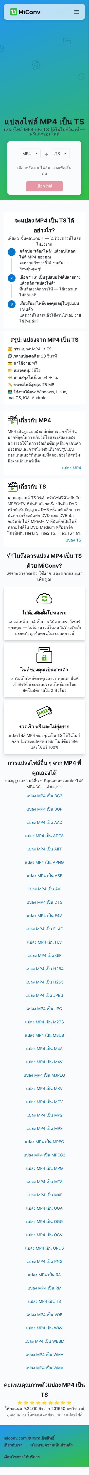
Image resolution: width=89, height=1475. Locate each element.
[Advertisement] (44, 68)
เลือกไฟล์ (44, 186)
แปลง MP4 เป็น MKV (44, 1088)
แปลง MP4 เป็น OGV (44, 1234)
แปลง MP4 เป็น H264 (44, 968)
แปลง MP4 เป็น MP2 (44, 1115)
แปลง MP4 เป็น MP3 (44, 1128)
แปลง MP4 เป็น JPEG (44, 995)
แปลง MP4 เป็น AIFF (44, 849)
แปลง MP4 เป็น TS (44, 1301)
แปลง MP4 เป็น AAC (44, 822)
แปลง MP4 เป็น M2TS (44, 1021)
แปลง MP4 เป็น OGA (44, 1208)
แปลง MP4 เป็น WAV (44, 1327)
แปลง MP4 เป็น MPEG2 (44, 1155)
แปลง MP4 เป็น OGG (44, 1221)
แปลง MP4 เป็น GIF (44, 955)
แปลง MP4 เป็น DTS (44, 902)
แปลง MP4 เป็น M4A (44, 1048)
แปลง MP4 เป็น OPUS (44, 1248)
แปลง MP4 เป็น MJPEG (44, 1075)
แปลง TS (73, 540)
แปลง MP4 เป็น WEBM (44, 1341)
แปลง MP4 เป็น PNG (44, 1261)
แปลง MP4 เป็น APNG (44, 862)
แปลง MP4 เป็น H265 (44, 982)
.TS (57, 153)
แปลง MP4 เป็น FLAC (44, 928)
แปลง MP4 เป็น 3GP (44, 809)
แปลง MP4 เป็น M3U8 (44, 1035)
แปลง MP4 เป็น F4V (44, 915)
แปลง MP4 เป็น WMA (44, 1354)
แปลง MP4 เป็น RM (44, 1288)
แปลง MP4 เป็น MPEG (44, 1141)
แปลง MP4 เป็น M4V (44, 1061)
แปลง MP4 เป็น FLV (44, 942)
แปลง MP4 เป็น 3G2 (44, 795)
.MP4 (26, 153)
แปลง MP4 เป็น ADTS (44, 835)
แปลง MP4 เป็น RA (44, 1274)
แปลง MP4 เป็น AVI (44, 888)
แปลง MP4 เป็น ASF (44, 875)
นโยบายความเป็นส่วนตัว (51, 1445)
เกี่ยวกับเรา (13, 1445)
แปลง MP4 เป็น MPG (44, 1168)
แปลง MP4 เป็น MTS (44, 1181)
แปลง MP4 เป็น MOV (44, 1101)
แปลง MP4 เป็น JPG (44, 1008)
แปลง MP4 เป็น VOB (44, 1314)
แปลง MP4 (71, 467)
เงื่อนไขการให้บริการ (22, 1457)
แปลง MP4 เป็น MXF (44, 1194)
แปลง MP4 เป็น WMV (44, 1367)
